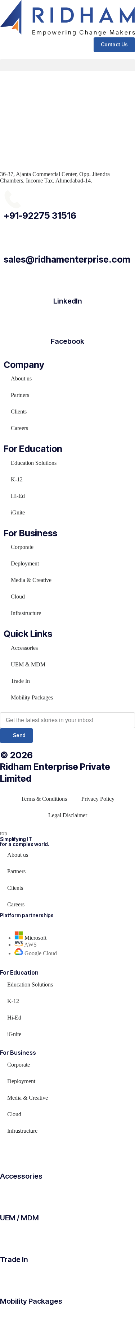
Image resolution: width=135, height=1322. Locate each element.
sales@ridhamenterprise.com (67, 259)
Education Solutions (34, 463)
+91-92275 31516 (40, 215)
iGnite (18, 512)
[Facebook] (68, 321)
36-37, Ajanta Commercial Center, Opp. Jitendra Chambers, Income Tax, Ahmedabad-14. (55, 177)
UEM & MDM (28, 664)
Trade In (20, 681)
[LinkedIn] (68, 281)
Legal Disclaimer (67, 815)
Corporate (22, 547)
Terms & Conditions (44, 799)
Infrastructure (26, 613)
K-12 (17, 479)
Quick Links (28, 633)
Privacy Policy (97, 799)
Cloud (18, 596)
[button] (67, 65)
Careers (19, 428)
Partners (20, 395)
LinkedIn (67, 301)
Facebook (67, 341)
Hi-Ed (18, 496)
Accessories (24, 648)
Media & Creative (31, 580)
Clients (19, 411)
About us (21, 378)
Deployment (25, 563)
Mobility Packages (32, 697)
